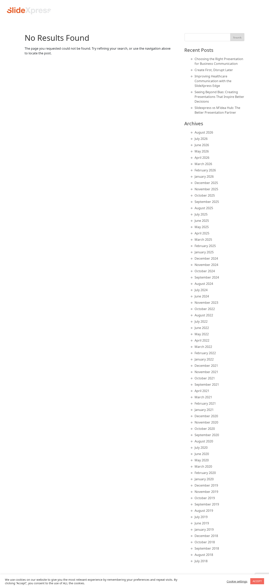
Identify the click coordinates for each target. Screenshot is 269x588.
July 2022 (201, 321)
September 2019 (207, 504)
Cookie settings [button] (237, 581)
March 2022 (203, 347)
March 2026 (203, 164)
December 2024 (206, 258)
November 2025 (206, 189)
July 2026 (201, 139)
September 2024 (207, 277)
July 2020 (201, 447)
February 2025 (205, 246)
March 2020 (203, 466)
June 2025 (202, 220)
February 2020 (205, 473)
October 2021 (205, 378)
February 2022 (205, 353)
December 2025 (206, 183)
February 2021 (205, 403)
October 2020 (205, 428)
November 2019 (206, 492)
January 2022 (204, 359)
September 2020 (207, 435)
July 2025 (201, 214)
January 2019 (204, 529)
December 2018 (206, 536)
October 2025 (205, 195)
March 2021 (203, 397)
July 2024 (201, 290)
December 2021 (206, 365)
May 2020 (202, 460)
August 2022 (204, 315)
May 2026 (202, 151)
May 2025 (202, 227)
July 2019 (201, 517)
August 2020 (204, 441)
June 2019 (202, 523)
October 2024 (205, 271)
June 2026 (202, 145)
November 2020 (206, 422)
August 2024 (204, 283)
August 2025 (204, 208)
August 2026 (204, 132)
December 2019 (206, 485)
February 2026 (205, 170)
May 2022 (202, 334)
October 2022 (205, 309)
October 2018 (205, 542)
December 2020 (206, 416)
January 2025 (204, 252)
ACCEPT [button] (257, 581)
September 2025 (207, 202)
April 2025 (202, 233)
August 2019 (204, 510)
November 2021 (206, 372)
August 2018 (204, 555)
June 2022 (202, 328)
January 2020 (204, 479)
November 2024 (206, 265)
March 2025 (203, 239)
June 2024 (202, 296)
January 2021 (204, 410)
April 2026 (202, 157)
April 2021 (202, 391)
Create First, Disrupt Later (214, 70)
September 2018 (207, 548)
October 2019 (205, 498)
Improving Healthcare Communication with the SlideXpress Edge (213, 81)
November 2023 (206, 302)
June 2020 (202, 454)
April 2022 (202, 340)
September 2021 (207, 384)
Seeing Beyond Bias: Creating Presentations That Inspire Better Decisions (219, 97)
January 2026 (204, 176)
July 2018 (201, 561)
